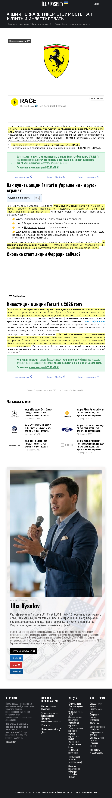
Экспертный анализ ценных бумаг (75, 744)
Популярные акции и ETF (19, 41)
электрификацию (94, 321)
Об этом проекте (48, 706)
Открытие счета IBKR (75, 713)
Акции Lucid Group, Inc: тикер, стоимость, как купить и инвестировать (37, 443)
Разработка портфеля (73, 724)
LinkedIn (15, 658)
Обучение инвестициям (74, 767)
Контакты (45, 725)
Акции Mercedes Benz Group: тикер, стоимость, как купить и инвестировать (38, 412)
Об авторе (45, 709)
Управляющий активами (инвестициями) (75, 759)
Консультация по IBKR (75, 707)
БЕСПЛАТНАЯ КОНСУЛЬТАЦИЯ (22, 651)
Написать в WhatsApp (54, 177)
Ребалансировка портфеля (75, 729)
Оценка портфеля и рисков (73, 736)
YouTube (15, 665)
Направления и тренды (96, 733)
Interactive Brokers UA (95, 721)
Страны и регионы (94, 744)
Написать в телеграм (21, 177)
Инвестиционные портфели (97, 728)
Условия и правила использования (49, 714)
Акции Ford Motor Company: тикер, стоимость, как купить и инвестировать (90, 428)
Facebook (15, 671)
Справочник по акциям (96, 705)
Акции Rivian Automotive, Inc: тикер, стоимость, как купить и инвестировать (91, 412)
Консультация (74, 703)
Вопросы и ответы (94, 716)
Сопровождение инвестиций (75, 718)
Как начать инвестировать (96, 751)
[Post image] (14, 414)
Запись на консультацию (87, 177)
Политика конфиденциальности (51, 720)
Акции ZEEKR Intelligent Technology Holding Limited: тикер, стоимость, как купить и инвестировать (90, 445)
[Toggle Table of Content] (36, 198)
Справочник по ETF (96, 710)
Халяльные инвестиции (73, 751)
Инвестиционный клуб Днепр (51, 731)
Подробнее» (10, 741)
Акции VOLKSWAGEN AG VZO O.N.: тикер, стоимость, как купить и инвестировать (38, 428)
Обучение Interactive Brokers (72, 774)
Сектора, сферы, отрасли (97, 739)
